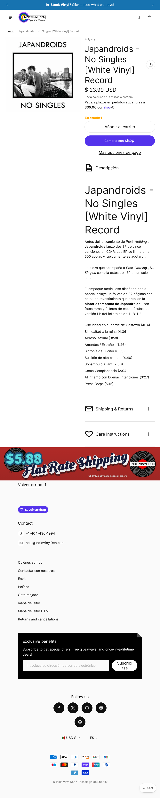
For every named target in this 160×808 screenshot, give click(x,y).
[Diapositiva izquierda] (7, 5)
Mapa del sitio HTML (34, 611)
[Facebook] (58, 707)
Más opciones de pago (120, 152)
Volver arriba (30, 484)
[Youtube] (87, 707)
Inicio (10, 31)
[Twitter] (73, 707)
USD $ (71, 738)
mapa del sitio (29, 603)
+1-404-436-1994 (40, 533)
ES (92, 738)
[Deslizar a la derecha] (152, 5)
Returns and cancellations (38, 619)
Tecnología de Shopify (93, 781)
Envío (88, 97)
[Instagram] (101, 707)
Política (23, 587)
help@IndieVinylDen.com (45, 543)
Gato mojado (28, 595)
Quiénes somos (30, 562)
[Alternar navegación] (10, 17)
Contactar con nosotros (36, 571)
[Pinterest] (80, 721)
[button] (138, 17)
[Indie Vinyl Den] (32, 17)
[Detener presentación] (10, 471)
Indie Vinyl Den (66, 781)
